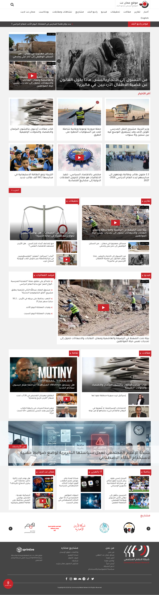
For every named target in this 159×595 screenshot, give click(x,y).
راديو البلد (92, 12)
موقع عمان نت (129, 3)
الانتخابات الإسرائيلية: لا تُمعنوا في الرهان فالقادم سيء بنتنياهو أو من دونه (107, 409)
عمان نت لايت (27, 12)
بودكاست (44, 12)
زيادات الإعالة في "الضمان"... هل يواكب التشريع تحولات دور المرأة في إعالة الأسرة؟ (47, 235)
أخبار (146, 12)
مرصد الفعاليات (45, 275)
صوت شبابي (51, 34)
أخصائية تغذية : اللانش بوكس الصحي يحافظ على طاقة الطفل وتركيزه (20, 499)
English (145, 18)
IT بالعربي (96, 472)
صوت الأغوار (73, 558)
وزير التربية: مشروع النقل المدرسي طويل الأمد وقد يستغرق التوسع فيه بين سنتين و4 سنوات (128, 132)
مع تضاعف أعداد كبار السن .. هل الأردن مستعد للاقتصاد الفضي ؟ (35, 245)
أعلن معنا (110, 558)
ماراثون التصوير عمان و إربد (67, 564)
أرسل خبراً (110, 564)
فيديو (104, 12)
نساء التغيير (73, 555)
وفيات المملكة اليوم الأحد (38, 307)
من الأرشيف (19, 446)
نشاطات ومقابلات (62, 12)
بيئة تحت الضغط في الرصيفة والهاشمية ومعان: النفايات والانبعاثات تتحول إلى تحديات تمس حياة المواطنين (119, 233)
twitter (92, 579)
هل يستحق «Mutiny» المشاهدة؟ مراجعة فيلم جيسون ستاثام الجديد (43, 387)
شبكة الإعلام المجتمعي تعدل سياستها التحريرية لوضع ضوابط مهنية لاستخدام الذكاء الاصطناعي (85, 455)
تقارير (137, 12)
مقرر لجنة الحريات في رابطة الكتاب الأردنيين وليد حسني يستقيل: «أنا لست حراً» (35, 410)
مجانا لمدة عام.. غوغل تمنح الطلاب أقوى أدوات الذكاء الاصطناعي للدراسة (68, 482)
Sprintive (34, 558)
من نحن (111, 552)
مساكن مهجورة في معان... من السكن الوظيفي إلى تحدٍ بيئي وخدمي (33, 55)
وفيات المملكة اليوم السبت (37, 314)
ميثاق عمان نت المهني (105, 555)
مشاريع (79, 12)
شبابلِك (75, 561)
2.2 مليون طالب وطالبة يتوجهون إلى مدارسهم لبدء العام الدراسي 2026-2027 (129, 177)
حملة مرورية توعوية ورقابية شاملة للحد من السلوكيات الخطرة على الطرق (82, 132)
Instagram (71, 579)
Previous (147, 61)
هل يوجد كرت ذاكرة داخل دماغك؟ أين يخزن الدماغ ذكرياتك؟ (20, 481)
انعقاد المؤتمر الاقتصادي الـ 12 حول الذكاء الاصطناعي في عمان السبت (68, 499)
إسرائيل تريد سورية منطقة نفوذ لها (108, 396)
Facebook (66, 579)
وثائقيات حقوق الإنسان (69, 552)
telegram (84, 579)
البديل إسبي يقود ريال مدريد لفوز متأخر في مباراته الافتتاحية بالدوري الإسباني (116, 482)
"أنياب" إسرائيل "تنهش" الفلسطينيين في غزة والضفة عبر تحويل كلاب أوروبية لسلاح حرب (35, 258)
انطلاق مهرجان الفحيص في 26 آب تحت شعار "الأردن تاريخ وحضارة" (35, 397)
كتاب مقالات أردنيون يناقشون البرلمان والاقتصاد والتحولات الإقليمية (119, 387)
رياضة (146, 472)
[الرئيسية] (144, 4)
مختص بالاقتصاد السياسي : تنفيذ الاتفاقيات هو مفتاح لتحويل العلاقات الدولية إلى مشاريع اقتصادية (80, 177)
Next (59, 61)
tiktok (88, 578)
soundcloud (79, 579)
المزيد (16, 190)
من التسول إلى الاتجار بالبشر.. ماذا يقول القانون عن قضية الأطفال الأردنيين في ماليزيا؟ (109, 258)
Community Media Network (80, 587)
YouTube (75, 579)
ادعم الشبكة (109, 567)
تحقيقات (115, 12)
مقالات (127, 12)
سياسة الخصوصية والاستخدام (101, 569)
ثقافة (75, 353)
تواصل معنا (109, 561)
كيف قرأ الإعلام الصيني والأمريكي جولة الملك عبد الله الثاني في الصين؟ (106, 82)
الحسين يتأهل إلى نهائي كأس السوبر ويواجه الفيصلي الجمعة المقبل (117, 499)
